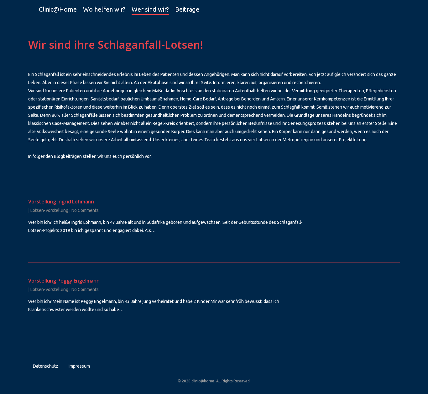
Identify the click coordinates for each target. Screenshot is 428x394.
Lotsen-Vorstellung (49, 210)
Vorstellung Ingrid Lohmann (61, 201)
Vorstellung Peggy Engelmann (64, 280)
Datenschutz (45, 366)
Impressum (79, 366)
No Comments (85, 210)
